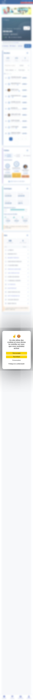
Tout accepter (17, 353)
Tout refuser (16, 356)
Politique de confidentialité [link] (16, 364)
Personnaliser (16, 360)
